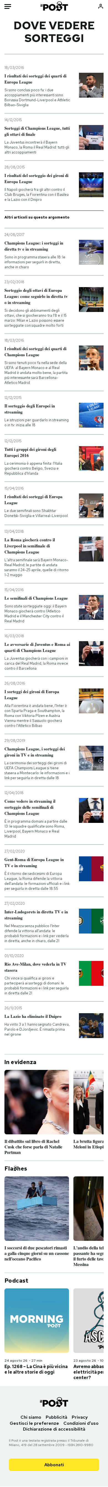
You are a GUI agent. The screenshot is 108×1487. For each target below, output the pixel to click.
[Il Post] (53, 6)
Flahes (15, 1168)
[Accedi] (101, 6)
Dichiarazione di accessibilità (54, 1429)
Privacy (80, 1417)
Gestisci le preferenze (34, 1423)
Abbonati (54, 1465)
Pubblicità (56, 1417)
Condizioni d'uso (81, 1423)
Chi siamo (30, 1417)
